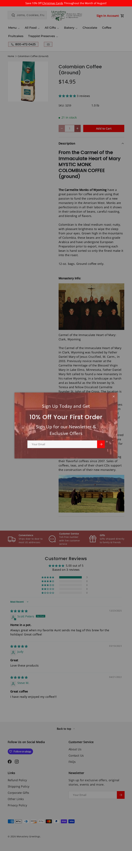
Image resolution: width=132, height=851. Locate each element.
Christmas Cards (52, 3)
